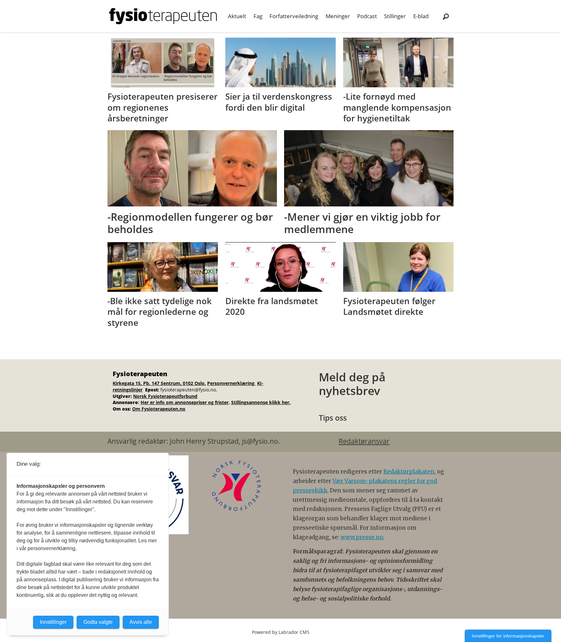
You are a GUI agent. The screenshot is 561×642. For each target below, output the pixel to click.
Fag (258, 16)
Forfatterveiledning (293, 16)
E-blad (421, 16)
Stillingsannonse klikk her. (261, 402)
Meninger (338, 16)
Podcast (367, 16)
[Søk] (445, 16)
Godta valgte (98, 622)
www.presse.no (362, 537)
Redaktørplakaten (408, 471)
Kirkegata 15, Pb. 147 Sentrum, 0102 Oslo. (159, 383)
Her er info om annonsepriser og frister (185, 402)
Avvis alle (141, 622)
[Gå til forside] (163, 16)
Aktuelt (237, 16)
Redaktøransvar (364, 441)
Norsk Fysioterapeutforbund (165, 396)
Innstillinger (53, 622)
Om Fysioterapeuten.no (158, 409)
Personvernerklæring (231, 383)
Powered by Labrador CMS (280, 632)
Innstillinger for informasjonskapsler (508, 635)
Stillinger (395, 16)
